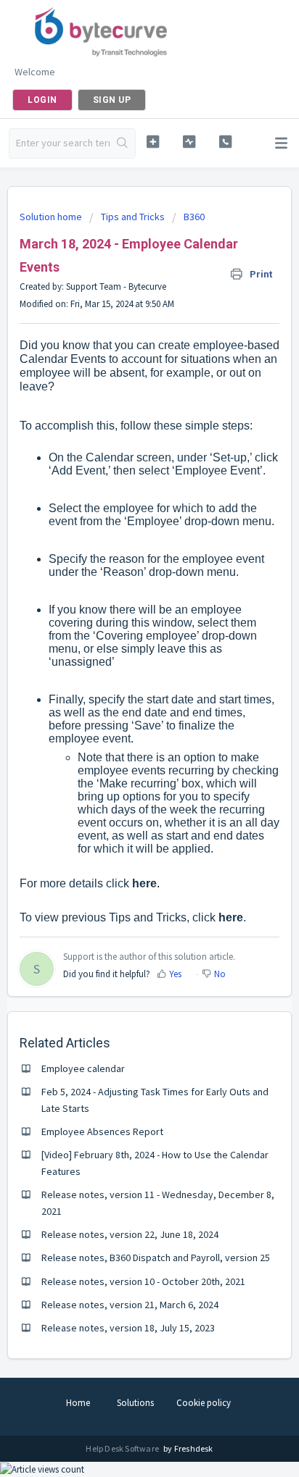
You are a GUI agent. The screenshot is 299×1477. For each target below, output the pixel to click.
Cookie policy (203, 1403)
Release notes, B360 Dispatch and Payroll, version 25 (155, 1257)
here (144, 883)
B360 (194, 216)
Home (78, 1403)
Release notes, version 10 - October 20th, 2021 (143, 1281)
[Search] (122, 143)
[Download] (122, 742)
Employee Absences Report (102, 1131)
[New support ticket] (153, 141)
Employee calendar (83, 1068)
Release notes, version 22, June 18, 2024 (129, 1234)
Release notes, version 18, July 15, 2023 (128, 1327)
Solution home (52, 216)
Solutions (135, 1403)
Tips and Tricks (133, 216)
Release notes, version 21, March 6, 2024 (129, 1304)
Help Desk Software (123, 1448)
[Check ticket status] (189, 141)
